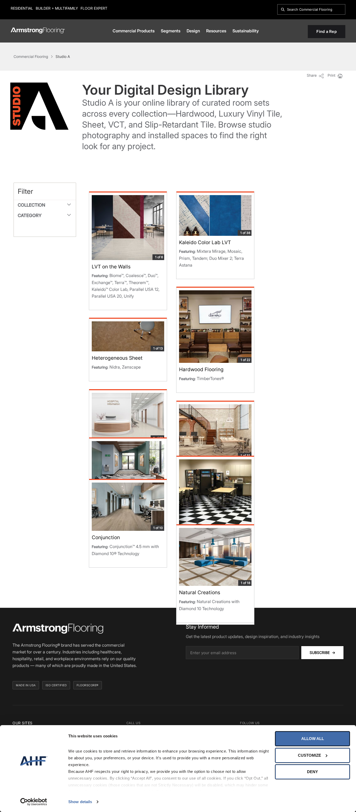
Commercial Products (134, 30)
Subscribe (322, 652)
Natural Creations (199, 593)
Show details (80, 801)
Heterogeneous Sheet (117, 358)
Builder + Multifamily (57, 8)
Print (332, 75)
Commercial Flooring (31, 56)
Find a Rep (326, 31)
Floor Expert (94, 8)
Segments (170, 30)
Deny (312, 771)
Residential (22, 8)
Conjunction (106, 537)
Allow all (312, 738)
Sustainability (245, 30)
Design (193, 30)
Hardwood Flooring (201, 369)
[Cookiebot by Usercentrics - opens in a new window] (34, 802)
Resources (216, 30)
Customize (309, 755)
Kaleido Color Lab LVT (205, 242)
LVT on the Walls (111, 267)
